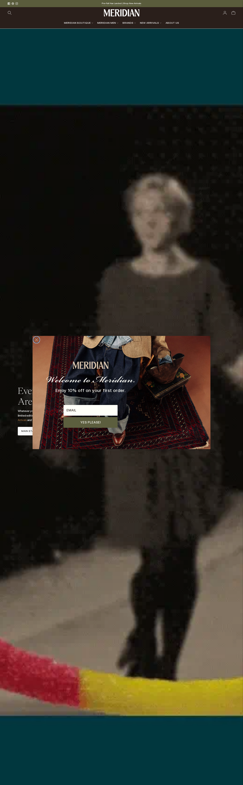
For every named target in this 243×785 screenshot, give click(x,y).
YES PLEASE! (90, 422)
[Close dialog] (36, 340)
